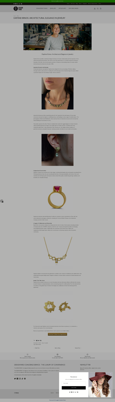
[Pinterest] (77, 392)
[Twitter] (69, 392)
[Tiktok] (75, 392)
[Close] (110, 373)
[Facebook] (71, 392)
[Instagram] (73, 392)
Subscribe (73, 387)
